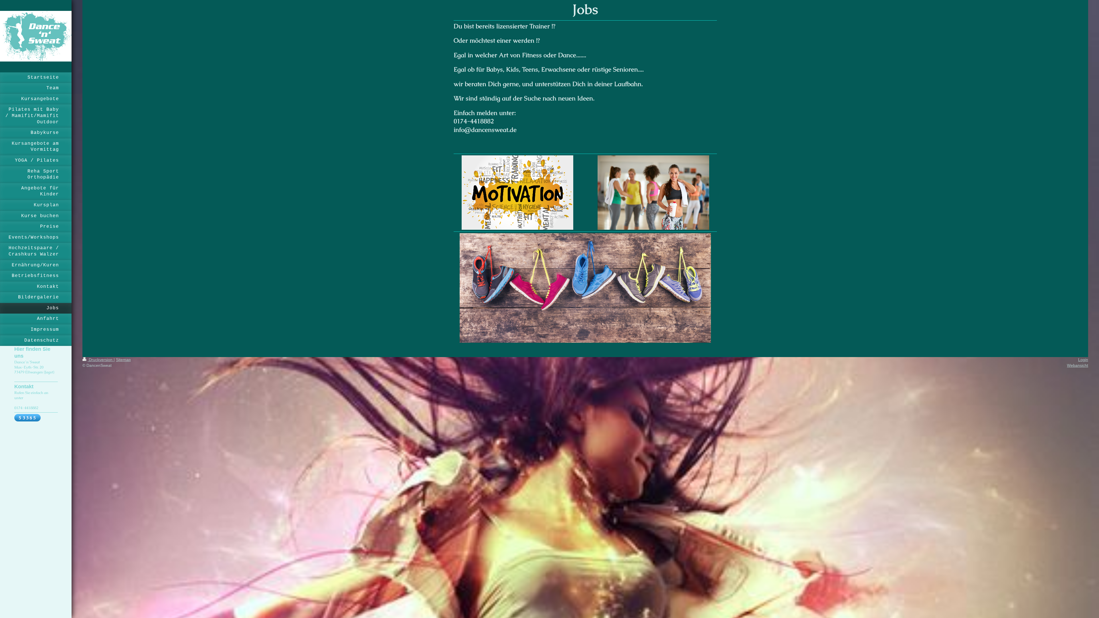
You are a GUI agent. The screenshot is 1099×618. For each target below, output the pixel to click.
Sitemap (123, 359)
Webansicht (1077, 365)
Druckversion (101, 359)
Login (1083, 359)
